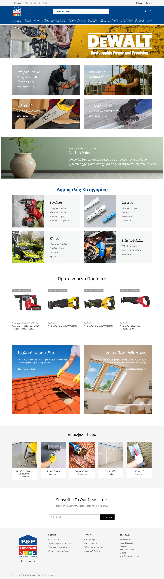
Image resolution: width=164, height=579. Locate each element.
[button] (5, 314)
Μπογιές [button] (37, 21)
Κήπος (54, 238)
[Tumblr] (34, 561)
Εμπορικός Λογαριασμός (59, 547)
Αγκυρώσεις (127, 216)
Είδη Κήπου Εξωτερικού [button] (92, 21)
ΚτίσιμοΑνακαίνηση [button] (28, 21)
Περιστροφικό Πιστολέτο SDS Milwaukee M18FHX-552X (25, 327)
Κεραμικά (139, 471)
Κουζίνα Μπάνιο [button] (63, 21)
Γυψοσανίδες (111, 471)
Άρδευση (54, 256)
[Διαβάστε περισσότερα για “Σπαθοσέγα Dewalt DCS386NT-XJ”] (61, 315)
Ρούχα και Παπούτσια (132, 250)
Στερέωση (128, 202)
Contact (149, 3)
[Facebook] (21, 561)
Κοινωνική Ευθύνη (92, 551)
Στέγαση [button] (149, 21)
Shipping (139, 3)
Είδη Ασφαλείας (132, 240)
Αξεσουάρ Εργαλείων (59, 212)
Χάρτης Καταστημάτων (58, 551)
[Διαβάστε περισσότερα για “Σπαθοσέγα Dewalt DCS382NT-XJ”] (97, 315)
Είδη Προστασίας (130, 246)
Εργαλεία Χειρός (57, 216)
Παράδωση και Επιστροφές (60, 543)
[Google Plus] (30, 561)
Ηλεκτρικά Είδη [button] (72, 21)
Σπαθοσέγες (52, 323)
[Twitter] (26, 561)
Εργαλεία (56, 202)
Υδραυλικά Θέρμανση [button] (55, 21)
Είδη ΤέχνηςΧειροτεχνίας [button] (139, 21)
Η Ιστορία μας (90, 539)
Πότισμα (54, 252)
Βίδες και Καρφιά (129, 208)
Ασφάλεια (126, 254)
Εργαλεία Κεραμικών (59, 220)
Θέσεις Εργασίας (91, 543)
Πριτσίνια (126, 220)
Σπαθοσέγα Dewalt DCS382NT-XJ (98, 326)
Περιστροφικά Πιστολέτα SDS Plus (25, 323)
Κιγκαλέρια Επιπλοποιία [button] (81, 21)
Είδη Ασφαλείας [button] (102, 21)
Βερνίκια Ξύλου (82, 471)
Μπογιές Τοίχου (53, 471)
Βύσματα (126, 212)
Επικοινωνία (53, 539)
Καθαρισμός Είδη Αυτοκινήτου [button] (115, 21)
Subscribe (107, 517)
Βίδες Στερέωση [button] (45, 21)
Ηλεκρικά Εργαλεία (58, 208)
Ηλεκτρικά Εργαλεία (59, 244)
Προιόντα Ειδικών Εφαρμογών (24, 472)
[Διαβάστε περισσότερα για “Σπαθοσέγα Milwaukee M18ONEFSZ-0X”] (133, 315)
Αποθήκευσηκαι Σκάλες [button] (128, 21)
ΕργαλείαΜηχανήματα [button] (17, 21)
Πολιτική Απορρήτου (93, 547)
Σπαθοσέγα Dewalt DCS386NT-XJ (62, 326)
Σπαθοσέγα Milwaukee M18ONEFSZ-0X (130, 327)
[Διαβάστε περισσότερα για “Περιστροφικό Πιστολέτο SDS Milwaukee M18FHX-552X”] (25, 315)
